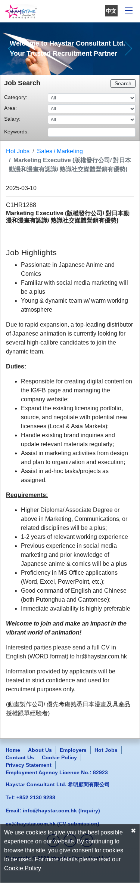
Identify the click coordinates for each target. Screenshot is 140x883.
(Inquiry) (61, 810)
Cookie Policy (59, 757)
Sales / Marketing (60, 151)
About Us (40, 750)
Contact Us (20, 757)
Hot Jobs (17, 151)
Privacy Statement (29, 765)
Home (13, 750)
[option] (70, 48)
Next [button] (128, 48)
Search (123, 83)
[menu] (129, 11)
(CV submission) (52, 824)
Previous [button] (11, 48)
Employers (73, 750)
